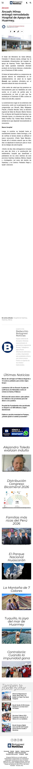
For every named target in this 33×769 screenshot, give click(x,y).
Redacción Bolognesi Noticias (16, 26)
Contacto (21, 754)
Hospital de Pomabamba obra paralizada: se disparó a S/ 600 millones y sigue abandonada (16, 408)
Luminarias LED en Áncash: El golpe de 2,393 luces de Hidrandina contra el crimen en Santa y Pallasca (15, 390)
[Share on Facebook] (10, 31)
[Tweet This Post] (14, 31)
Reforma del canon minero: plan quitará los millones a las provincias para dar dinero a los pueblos (15, 399)
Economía (6, 751)
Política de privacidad (20, 752)
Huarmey (5, 320)
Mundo (12, 751)
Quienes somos (25, 751)
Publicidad (10, 752)
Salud (26, 754)
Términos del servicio (12, 754)
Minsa (10, 320)
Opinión (17, 751)
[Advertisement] (16, 240)
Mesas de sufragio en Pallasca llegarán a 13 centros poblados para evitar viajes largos (16, 381)
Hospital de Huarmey (20, 318)
